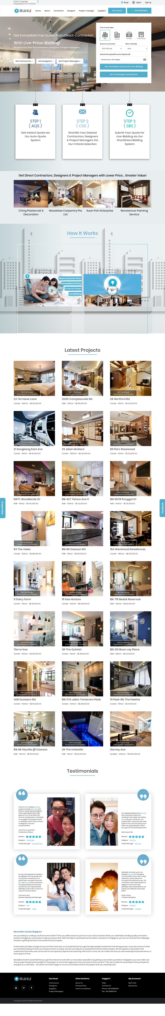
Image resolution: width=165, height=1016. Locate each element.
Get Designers (45, 61)
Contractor (59, 10)
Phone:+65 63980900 (110, 989)
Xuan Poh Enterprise (99, 211)
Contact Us (106, 986)
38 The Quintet (72, 649)
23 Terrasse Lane (25, 399)
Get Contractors (23, 61)
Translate (32, 4)
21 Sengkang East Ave (28, 449)
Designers (53, 986)
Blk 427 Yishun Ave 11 (75, 499)
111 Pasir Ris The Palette (125, 699)
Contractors (54, 983)
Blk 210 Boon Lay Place (125, 649)
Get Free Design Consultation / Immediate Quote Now (27, 394)
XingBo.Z (133, 905)
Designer (71, 10)
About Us (79, 983)
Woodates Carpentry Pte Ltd (65, 212)
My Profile (132, 983)
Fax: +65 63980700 (109, 991)
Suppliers (102, 10)
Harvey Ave (118, 749)
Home (38, 10)
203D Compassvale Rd (77, 399)
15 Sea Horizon (71, 599)
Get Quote (117, 10)
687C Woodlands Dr (27, 499)
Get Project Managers (69, 61)
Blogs (126, 2)
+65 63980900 (140, 10)
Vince (27, 882)
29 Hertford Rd (120, 399)
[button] (105, 35)
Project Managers (56, 991)
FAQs (104, 983)
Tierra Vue (21, 649)
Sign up (148, 2)
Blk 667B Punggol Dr (123, 499)
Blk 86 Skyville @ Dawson (30, 749)
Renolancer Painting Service (134, 212)
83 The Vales (22, 549)
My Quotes (133, 986)
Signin (138, 2)
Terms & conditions (83, 989)
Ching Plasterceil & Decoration (31, 212)
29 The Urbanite (72, 749)
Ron (19, 882)
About (47, 10)
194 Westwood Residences (128, 549)
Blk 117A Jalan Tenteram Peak (81, 699)
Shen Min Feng (37, 844)
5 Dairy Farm (22, 599)
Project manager (86, 10)
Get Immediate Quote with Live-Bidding (124, 66)
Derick (38, 807)
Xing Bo (130, 874)
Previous (16, 378)
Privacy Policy (80, 986)
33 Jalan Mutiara (73, 449)
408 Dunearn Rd (25, 699)
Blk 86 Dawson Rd (74, 549)
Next (52, 378)
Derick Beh (30, 840)
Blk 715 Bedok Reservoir (125, 599)
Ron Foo (143, 813)
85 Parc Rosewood (122, 449)
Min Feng (34, 809)
